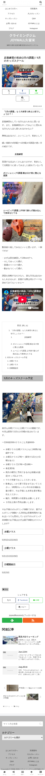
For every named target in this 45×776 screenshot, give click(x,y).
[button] (22, 98)
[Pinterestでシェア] (37, 675)
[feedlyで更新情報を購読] (12, 620)
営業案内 (33, 750)
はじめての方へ (12, 750)
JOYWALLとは (33, 761)
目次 (19, 325)
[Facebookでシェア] (7, 675)
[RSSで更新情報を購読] (33, 620)
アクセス (11, 754)
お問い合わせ (33, 758)
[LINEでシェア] (27, 675)
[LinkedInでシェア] (17, 681)
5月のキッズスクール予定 (17, 357)
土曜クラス (13, 365)
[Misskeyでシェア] (37, 668)
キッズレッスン (12, 758)
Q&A (12, 761)
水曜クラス (13, 361)
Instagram (33, 765)
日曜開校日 (13, 368)
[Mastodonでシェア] (17, 668)
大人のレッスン (33, 754)
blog (6, 589)
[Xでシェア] (7, 668)
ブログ (11, 765)
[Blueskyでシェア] (27, 668)
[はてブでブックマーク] (17, 675)
